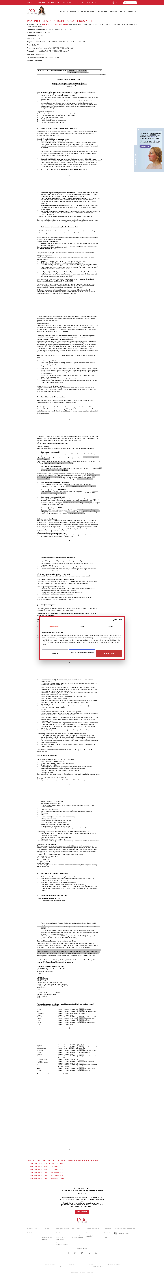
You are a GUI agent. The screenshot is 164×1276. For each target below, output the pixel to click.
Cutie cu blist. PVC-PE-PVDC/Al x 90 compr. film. (45, 1176)
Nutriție (58, 1235)
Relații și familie (117, 11)
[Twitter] (82, 1253)
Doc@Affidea (30, 1232)
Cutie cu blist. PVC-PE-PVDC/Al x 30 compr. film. (45, 1169)
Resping (55, 653)
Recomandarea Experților (124, 1229)
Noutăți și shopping (77, 1235)
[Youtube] (96, 1253)
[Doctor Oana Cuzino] (37, 11)
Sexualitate (89, 1239)
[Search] (136, 2)
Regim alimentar (60, 1237)
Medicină (44, 1235)
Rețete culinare (60, 1239)
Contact (71, 1264)
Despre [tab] (110, 626)
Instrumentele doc (89, 2)
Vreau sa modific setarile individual (82, 652)
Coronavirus (45, 1232)
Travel (105, 1237)
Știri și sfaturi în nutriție (62, 1244)
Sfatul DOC (44, 1239)
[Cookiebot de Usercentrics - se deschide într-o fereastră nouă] (114, 620)
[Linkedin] (89, 1253)
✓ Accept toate (109, 653)
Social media (82, 1248)
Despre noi (91, 1264)
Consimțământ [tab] (54, 626)
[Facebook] (68, 1253)
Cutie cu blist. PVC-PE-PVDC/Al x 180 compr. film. (45, 1179)
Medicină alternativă (47, 1237)
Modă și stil (75, 1232)
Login (118, 2)
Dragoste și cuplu (91, 1232)
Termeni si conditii (49, 1264)
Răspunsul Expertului (32, 1235)
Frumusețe (102, 11)
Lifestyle (131, 11)
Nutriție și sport (88, 11)
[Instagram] (75, 1253)
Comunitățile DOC (70, 2)
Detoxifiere (59, 1232)
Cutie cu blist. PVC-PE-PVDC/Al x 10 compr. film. (45, 1163)
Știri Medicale (45, 1242)
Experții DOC (62, 11)
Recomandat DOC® (114, 1264)
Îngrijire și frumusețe (77, 1237)
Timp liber (106, 1235)
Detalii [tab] (82, 626)
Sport (57, 1242)
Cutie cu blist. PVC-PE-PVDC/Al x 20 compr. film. (45, 1166)
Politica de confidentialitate (68, 1267)
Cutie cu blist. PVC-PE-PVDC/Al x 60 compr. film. (45, 1173)
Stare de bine (107, 1232)
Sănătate (74, 11)
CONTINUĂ (82, 1212)
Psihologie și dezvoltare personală (92, 1235)
